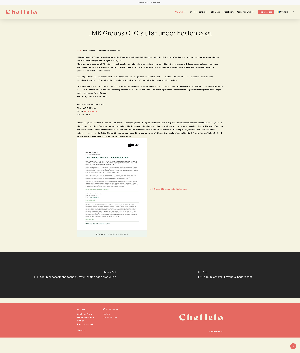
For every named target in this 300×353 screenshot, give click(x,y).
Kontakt (106, 314)
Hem (79, 51)
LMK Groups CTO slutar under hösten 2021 (168, 189)
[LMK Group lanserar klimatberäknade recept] (225, 275)
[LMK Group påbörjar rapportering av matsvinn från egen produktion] (75, 275)
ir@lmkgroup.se (91, 111)
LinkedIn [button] (80, 330)
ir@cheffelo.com (110, 317)
